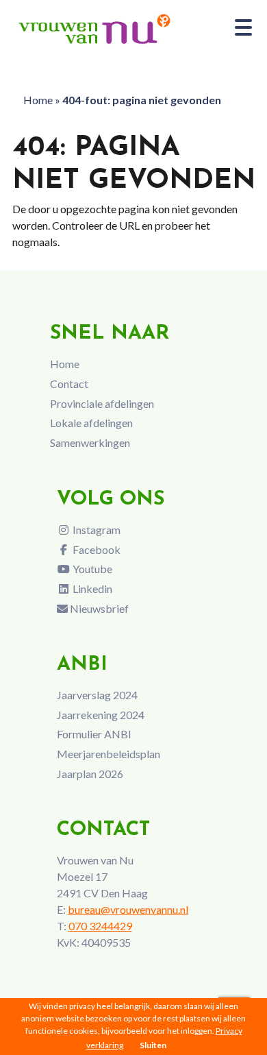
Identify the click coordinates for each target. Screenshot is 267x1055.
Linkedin (91, 588)
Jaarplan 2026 (90, 773)
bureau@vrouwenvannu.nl (128, 909)
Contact (69, 383)
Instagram (95, 529)
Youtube (91, 568)
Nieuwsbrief (98, 608)
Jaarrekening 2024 (100, 714)
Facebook (95, 549)
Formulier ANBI (94, 733)
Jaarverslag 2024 (97, 694)
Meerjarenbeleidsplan (108, 753)
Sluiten (153, 1045)
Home (38, 99)
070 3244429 (100, 925)
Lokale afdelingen (91, 422)
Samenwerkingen (90, 442)
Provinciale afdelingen (102, 403)
